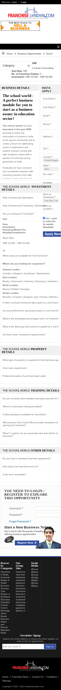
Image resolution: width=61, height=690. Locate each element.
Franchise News (20, 677)
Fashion (4, 605)
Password (15, 514)
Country (48, 157)
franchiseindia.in (23, 591)
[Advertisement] (48, 31)
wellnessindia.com (24, 583)
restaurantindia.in (24, 580)
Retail (3, 633)
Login (24, 2)
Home (10, 53)
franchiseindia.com (25, 572)
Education (5, 599)
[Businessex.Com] (20, 30)
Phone (47, 124)
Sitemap (6, 681)
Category (8, 65)
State (46, 165)
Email (46, 115)
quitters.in (20, 610)
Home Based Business (5, 616)
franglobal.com (23, 605)
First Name (49, 98)
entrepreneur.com (24, 577)
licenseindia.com (24, 597)
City (45, 148)
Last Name (49, 107)
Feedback (52, 677)
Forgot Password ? (20, 521)
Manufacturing (7, 630)
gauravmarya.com (24, 608)
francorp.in (21, 594)
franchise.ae (21, 586)
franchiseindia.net (24, 588)
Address (48, 136)
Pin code (48, 174)
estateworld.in (22, 599)
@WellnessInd (38, 580)
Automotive (6, 577)
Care (3, 591)
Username (16, 508)
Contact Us (37, 677)
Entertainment (7, 602)
